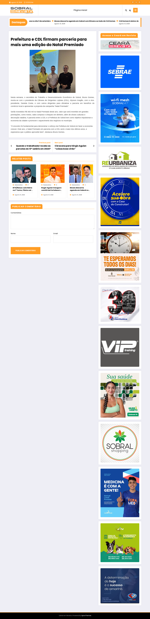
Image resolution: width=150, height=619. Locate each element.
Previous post (45, 143)
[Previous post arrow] (11, 146)
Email (55, 233)
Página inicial (80, 10)
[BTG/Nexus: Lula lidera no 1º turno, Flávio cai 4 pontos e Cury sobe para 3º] (24, 173)
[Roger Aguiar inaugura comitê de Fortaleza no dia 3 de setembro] (53, 173)
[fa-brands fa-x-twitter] (136, 2)
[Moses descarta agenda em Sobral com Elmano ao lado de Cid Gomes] (81, 173)
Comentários (16, 213)
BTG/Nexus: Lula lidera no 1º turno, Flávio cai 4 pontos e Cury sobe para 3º (23, 189)
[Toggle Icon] (135, 10)
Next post (59, 143)
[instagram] (139, 2)
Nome (13, 233)
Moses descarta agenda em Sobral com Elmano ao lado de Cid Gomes (60, 21)
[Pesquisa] (126, 10)
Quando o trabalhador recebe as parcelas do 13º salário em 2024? (33, 147)
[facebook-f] (133, 2)
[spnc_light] (130, 10)
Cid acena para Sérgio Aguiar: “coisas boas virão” (71, 147)
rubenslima (19, 185)
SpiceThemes (86, 616)
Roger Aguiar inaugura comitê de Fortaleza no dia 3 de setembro (51, 189)
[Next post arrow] (93, 146)
